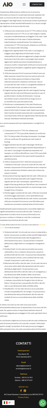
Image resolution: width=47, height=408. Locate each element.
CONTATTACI (37, 4)
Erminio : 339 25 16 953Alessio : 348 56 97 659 (23, 378)
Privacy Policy (23, 397)
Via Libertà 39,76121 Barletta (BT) (23, 355)
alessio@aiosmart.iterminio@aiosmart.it (23, 367)
